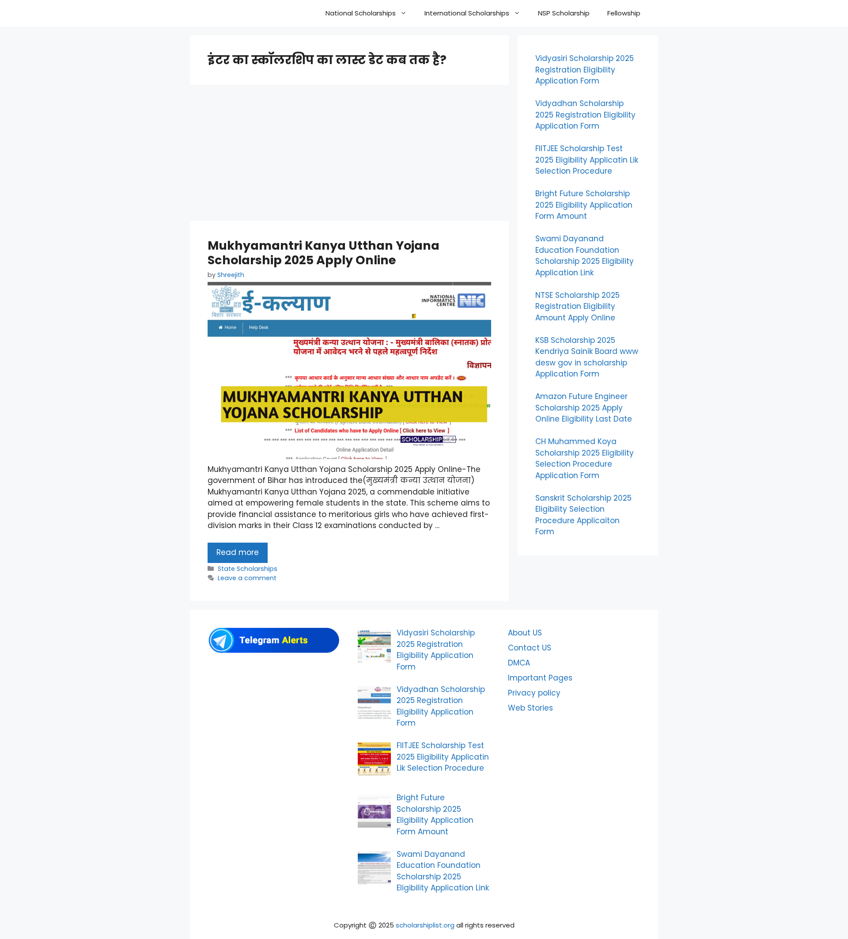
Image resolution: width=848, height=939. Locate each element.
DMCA (519, 663)
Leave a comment (247, 578)
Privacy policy (534, 693)
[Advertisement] (349, 155)
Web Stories (530, 708)
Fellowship (623, 13)
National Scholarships (361, 13)
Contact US (529, 647)
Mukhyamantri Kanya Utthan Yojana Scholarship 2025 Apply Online (323, 252)
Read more (237, 552)
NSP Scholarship (564, 13)
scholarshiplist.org (425, 925)
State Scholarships (247, 568)
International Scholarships (466, 13)
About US (525, 632)
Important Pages (540, 678)
